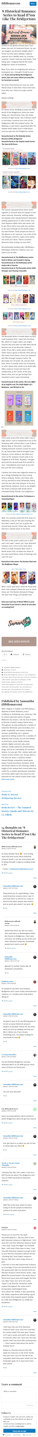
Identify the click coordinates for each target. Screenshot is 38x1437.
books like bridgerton (11, 675)
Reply (34, 878)
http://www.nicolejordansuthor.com (22, 514)
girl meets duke (7, 677)
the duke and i (6, 689)
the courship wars (26, 687)
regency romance (16, 682)
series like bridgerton (9, 684)
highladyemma (7, 981)
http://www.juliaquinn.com (22, 168)
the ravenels (26, 689)
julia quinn (14, 680)
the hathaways (16, 689)
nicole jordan (6, 682)
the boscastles (14, 687)
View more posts (8, 779)
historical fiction (18, 677)
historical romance (30, 677)
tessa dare (5, 687)
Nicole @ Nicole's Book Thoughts (10, 1164)
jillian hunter (6, 680)
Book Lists (24, 672)
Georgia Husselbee (9, 1054)
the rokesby (5, 692)
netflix (29, 680)
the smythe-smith (16, 692)
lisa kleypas (22, 680)
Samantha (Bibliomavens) (12, 667)
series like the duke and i (24, 684)
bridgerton (31, 675)
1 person (10, 873)
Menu (33, 3)
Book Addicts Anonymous (12, 672)
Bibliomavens (11, 3)
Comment (30, 1405)
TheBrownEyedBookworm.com (21, 869)
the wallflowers (27, 692)
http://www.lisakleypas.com (22, 290)
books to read (23, 675)
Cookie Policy (19, 1426)
